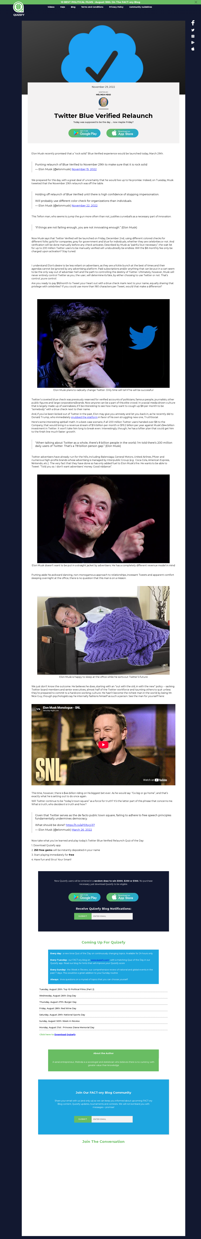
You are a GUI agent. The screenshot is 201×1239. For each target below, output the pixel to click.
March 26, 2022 (82, 829)
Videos (51, 7)
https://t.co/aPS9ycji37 (80, 825)
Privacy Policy (116, 7)
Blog (73, 7)
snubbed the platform (84, 417)
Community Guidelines (140, 7)
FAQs (62, 7)
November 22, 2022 (85, 205)
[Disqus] (103, 1189)
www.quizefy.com (100, 960)
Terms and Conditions (92, 7)
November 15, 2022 (84, 169)
